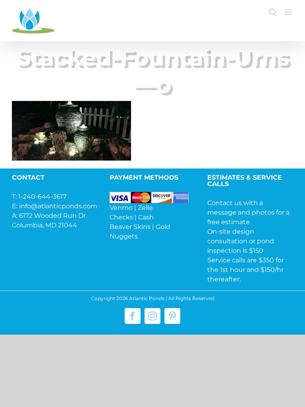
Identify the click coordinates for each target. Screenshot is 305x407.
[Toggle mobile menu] (289, 12)
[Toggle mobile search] (273, 12)
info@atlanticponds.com (58, 206)
